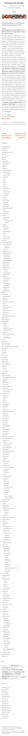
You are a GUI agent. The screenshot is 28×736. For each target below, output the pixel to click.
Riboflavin (6, 620)
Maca (4, 460)
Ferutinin (6, 532)
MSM (5, 479)
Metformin (5, 265)
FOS (4, 582)
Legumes (5, 202)
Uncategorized (5, 654)
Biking (4, 298)
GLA (3, 427)
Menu (14, 11)
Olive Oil (5, 218)
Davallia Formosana (7, 411)
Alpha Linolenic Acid (8, 508)
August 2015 (4, 689)
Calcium (5, 465)
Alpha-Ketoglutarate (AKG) (8, 377)
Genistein (6, 539)
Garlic (4, 197)
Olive (4, 215)
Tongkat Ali (5, 611)
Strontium (6, 490)
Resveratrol (5, 596)
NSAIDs (4, 269)
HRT (4, 325)
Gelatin (4, 199)
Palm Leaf (5, 523)
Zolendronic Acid (7, 260)
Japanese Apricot (6, 447)
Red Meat (6, 227)
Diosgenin (6, 530)
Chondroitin (5, 391)
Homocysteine (5, 319)
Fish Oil (5, 510)
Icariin (5, 562)
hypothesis (11, 671)
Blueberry (6, 188)
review (4, 678)
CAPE (5, 593)
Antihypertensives (7, 242)
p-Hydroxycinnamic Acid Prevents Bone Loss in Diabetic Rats (20, 135)
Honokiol (5, 434)
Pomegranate (6, 575)
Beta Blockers (6, 251)
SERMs (4, 276)
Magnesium (6, 476)
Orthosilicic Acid (7, 487)
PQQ (4, 577)
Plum (4, 544)
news (13, 673)
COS (4, 580)
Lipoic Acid (5, 454)
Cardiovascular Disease (7, 152)
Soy (3, 233)
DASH (4, 182)
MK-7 (5, 647)
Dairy (4, 181)
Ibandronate (6, 256)
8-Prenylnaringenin (8, 528)
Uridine (4, 613)
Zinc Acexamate (7, 496)
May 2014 (4, 701)
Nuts (4, 209)
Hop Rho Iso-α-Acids (7, 436)
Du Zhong (5, 413)
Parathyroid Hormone (8, 334)
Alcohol (4, 161)
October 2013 (5, 709)
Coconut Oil (5, 175)
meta (3, 673)
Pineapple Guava (6, 542)
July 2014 (4, 698)
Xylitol (4, 650)
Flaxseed (5, 420)
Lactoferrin (5, 452)
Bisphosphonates (6, 253)
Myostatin (4, 348)
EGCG (5, 557)
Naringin (6, 566)
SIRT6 (4, 370)
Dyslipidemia (4, 290)
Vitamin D (5, 631)
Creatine (4, 406)
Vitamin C (5, 627)
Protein (4, 226)
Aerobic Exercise (6, 296)
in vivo (22, 671)
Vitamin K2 (6, 643)
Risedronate (6, 258)
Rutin (5, 573)
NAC (4, 503)
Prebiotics (5, 578)
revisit (8, 678)
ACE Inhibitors (7, 244)
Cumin (4, 407)
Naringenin (6, 564)
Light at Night (5, 344)
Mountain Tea (6, 499)
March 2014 (4, 705)
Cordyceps (5, 404)
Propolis (4, 591)
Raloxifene (6, 280)
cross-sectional (7, 670)
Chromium (6, 469)
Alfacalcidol (6, 632)
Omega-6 (5, 515)
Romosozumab (6, 364)
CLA (3, 398)
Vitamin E (5, 636)
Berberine (5, 382)
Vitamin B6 (6, 625)
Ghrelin (4, 323)
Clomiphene (6, 278)
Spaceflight (4, 371)
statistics (11, 678)
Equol (3, 292)
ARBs (5, 249)
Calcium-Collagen (6, 386)
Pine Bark (5, 541)
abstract (7, 124)
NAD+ (3, 350)
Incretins (4, 341)
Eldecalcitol (6, 634)
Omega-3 (5, 506)
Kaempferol (5, 449)
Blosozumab (5, 362)
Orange (5, 195)
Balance (3, 150)
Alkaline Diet (5, 163)
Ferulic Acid (5, 418)
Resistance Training (7, 307)
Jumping (4, 305)
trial (15, 678)
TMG (4, 609)
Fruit (4, 186)
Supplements (5, 375)
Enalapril (6, 245)
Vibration (4, 656)
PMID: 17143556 (6, 118)
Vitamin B (5, 616)
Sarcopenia (4, 359)
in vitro (14, 124)
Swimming (5, 312)
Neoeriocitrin (6, 505)
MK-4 (5, 645)
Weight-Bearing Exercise (8, 316)
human (5, 671)
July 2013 (4, 714)
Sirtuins (3, 366)
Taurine (4, 607)
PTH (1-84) (6, 335)
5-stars (9, 665)
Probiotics (4, 355)
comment (14, 667)
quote (24, 676)
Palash (4, 521)
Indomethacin (7, 272)
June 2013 (4, 716)
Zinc (4, 494)
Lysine (4, 458)
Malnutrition (5, 206)
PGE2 (3, 353)
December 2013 (5, 707)
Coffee (4, 177)
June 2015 (4, 692)
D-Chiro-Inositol (7, 443)
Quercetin (6, 571)
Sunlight (3, 373)
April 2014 (4, 703)
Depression (4, 155)
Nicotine (4, 352)
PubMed (4, 357)
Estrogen (6, 326)
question (19, 676)
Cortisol (3, 154)
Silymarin (5, 602)
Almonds (6, 211)
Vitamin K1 (6, 641)
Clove (4, 400)
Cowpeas (6, 204)
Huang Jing (5, 440)
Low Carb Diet (7, 173)
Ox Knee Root (6, 519)
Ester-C (5, 629)
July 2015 (4, 691)
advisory (21, 665)
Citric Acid (5, 397)
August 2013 (4, 712)
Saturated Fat (6, 231)
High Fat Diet (5, 200)
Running (4, 308)
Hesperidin (6, 560)
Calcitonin (5, 262)
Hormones (4, 321)
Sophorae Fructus (7, 604)
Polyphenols (5, 548)
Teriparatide (6, 337)
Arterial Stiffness (5, 146)
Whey (5, 229)
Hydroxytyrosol (7, 220)
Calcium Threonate (8, 467)
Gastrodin (5, 422)
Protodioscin (5, 595)
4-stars (6, 665)
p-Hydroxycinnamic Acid (18, 122)
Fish (3, 184)
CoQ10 (4, 402)
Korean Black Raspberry (8, 451)
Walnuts (5, 213)
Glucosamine (5, 429)
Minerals (4, 461)
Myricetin (5, 501)
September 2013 (5, 710)
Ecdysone (5, 415)
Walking (4, 314)
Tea (3, 235)
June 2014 (4, 700)
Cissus (4, 395)
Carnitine (5, 388)
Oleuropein (6, 217)
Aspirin (5, 271)
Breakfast (5, 164)
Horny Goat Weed (7, 438)
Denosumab (5, 263)
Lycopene (5, 456)
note (15, 673)
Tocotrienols (6, 638)
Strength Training (6, 310)
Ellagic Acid (6, 550)
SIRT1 (4, 368)
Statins (4, 281)
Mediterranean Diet (7, 208)
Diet (3, 159)
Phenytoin (5, 274)
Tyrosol (6, 222)
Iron (4, 474)
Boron (5, 463)
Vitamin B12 (6, 623)
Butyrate (5, 384)
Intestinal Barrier (5, 343)
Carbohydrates (6, 172)
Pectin (4, 524)
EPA (5, 514)
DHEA (3, 157)
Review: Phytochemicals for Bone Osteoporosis (6, 135)
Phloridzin (6, 569)
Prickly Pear (5, 589)
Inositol (4, 442)
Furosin (6, 551)
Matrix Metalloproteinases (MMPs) (9, 346)
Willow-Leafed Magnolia (8, 649)
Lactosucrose (6, 587)
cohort (10, 668)
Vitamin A (5, 614)
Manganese (6, 478)
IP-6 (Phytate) (6, 445)
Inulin (5, 586)
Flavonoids (6, 553)
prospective (13, 677)
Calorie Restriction (7, 170)
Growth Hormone (7, 328)
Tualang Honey (6, 236)
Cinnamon (5, 393)
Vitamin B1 (6, 622)
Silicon (5, 485)
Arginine (4, 379)
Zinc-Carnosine (7, 497)
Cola (4, 179)
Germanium (6, 472)
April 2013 (4, 718)
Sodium (5, 488)
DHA (5, 512)
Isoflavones (6, 533)
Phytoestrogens (6, 526)
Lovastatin (6, 285)
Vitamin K (5, 640)
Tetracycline (5, 287)
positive (18, 124)
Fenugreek (5, 416)
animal (10, 124)
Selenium (6, 483)
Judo (4, 303)
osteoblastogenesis (8, 675)
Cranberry (6, 191)
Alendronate (6, 254)
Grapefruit (6, 193)
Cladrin (6, 535)
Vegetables (5, 238)
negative (8, 673)
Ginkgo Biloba (6, 425)
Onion (4, 224)
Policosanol (5, 546)
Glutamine (5, 431)
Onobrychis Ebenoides (8, 517)
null (19, 673)
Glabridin (6, 559)
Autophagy (4, 148)
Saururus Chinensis (7, 598)
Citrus (5, 190)
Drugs (3, 240)
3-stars (3, 665)
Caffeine (4, 168)
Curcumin (5, 409)
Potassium (6, 481)
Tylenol (4, 289)
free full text (17, 669)
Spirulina (5, 605)
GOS (5, 584)
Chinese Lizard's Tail (7, 389)
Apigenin (6, 555)
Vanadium (6, 492)
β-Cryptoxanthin (6, 652)
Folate (5, 618)
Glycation (4, 317)
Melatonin (6, 330)
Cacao (4, 166)
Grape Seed (5, 433)
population (17, 675)
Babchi (4, 380)
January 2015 (4, 694)
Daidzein (6, 537)
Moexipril (6, 247)
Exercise (3, 294)
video (17, 678)
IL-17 (3, 339)
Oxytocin (5, 332)
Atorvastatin (6, 283)
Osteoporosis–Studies (14, 3)
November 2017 (5, 687)
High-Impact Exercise (7, 301)
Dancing (4, 299)
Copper (5, 470)
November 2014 (5, 696)
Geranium (5, 424)
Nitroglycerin (5, 267)
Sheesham (5, 600)
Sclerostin (4, 361)
